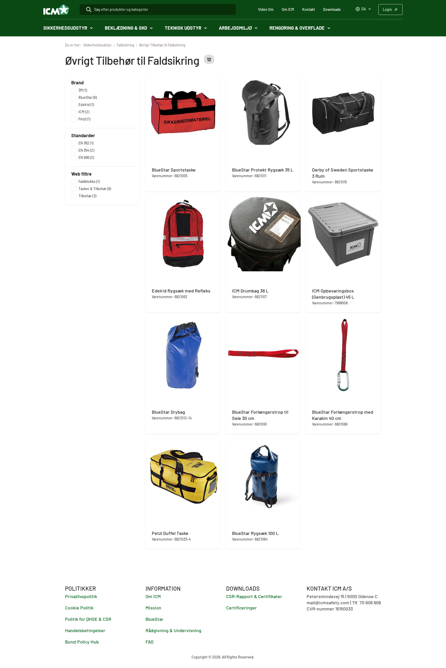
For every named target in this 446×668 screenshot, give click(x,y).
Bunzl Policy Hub (82, 642)
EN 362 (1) (85, 143)
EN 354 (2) (86, 150)
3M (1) (82, 90)
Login (387, 9)
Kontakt (308, 9)
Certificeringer (241, 607)
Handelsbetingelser (85, 630)
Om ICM (288, 9)
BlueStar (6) (87, 97)
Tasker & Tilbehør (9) (94, 188)
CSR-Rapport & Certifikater (254, 596)
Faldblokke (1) (89, 181)
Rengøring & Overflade (297, 28)
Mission (153, 607)
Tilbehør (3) (87, 196)
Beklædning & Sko (126, 28)
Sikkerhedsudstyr (65, 28)
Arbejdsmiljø (235, 28)
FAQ (149, 642)
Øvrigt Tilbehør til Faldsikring (162, 45)
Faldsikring (125, 45)
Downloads (332, 9)
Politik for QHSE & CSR (88, 619)
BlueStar (154, 619)
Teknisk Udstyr (183, 28)
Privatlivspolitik (81, 596)
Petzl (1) (84, 119)
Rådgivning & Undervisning (173, 630)
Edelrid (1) (86, 104)
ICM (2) (83, 112)
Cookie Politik (79, 607)
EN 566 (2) (86, 157)
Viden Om (266, 9)
